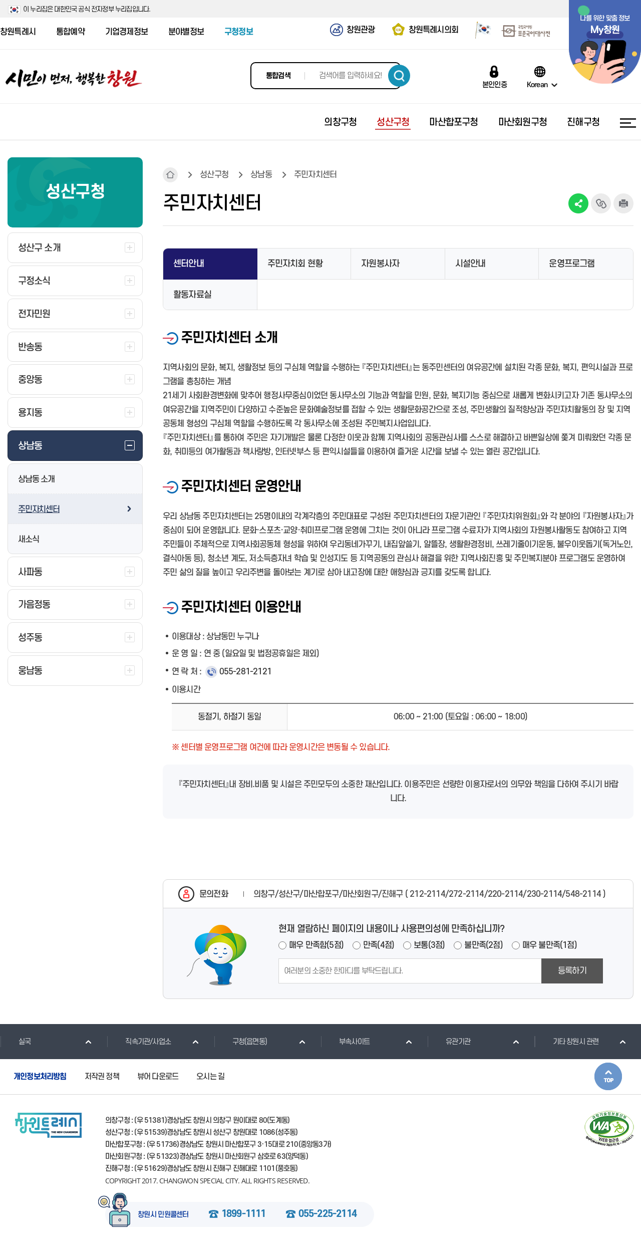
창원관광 (361, 30)
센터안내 (188, 264)
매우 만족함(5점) (316, 945)
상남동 (261, 174)
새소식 (28, 539)
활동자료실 (192, 295)
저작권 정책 (102, 1076)
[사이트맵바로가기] (628, 123)
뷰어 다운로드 (157, 1076)
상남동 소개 (36, 479)
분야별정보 (186, 32)
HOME (170, 174)
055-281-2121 (245, 671)
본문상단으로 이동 (608, 1076)
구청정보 (238, 32)
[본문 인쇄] (623, 203)
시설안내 (470, 264)
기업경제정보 (126, 32)
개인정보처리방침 (40, 1076)
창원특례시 (18, 32)
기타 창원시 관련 (576, 1042)
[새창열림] (479, 32)
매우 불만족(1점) (549, 945)
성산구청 (214, 174)
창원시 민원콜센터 (163, 1214)
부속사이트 (354, 1042)
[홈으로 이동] (74, 78)
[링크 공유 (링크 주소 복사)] (601, 203)
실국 (25, 1042)
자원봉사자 (380, 264)
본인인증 (494, 85)
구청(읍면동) (249, 1042)
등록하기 (572, 970)
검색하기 (399, 76)
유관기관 (458, 1042)
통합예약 (70, 32)
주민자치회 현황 (295, 264)
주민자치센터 (39, 509)
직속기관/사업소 (148, 1042)
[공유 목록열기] (578, 203)
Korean (537, 85)
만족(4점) (378, 945)
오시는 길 (210, 1076)
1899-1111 (243, 1214)
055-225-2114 (327, 1214)
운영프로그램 (571, 264)
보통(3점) (429, 945)
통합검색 (278, 76)
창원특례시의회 (433, 30)
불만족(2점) (483, 945)
